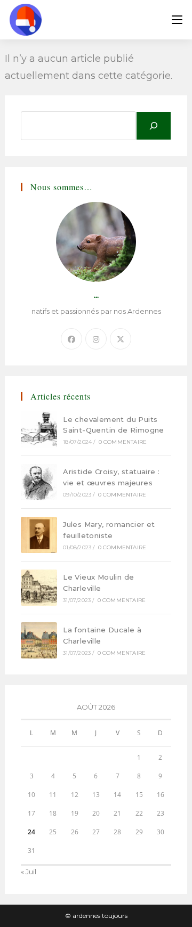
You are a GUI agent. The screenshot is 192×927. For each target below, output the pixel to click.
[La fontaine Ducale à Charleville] (39, 640)
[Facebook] (71, 338)
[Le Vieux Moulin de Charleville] (39, 588)
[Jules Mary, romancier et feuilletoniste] (39, 535)
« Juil (28, 871)
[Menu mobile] (177, 20)
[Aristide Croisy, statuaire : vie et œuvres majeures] (39, 482)
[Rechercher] (153, 125)
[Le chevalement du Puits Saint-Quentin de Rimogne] (39, 429)
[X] (120, 338)
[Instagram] (96, 338)
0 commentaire (123, 441)
